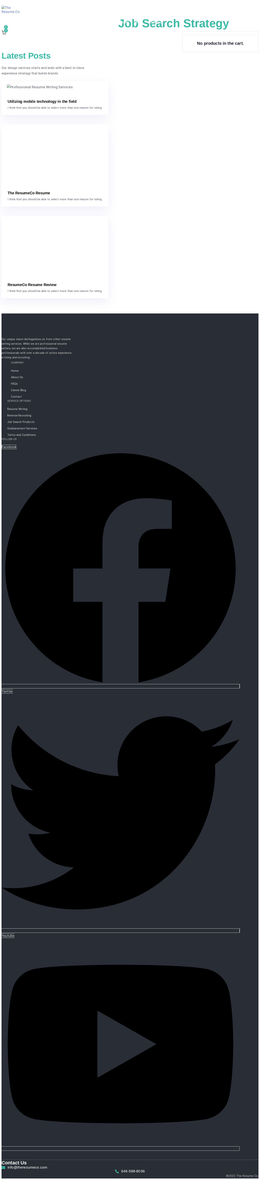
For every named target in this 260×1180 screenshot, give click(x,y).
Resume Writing (22, 22)
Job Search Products (20, 422)
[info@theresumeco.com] (130, 1169)
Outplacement (118, 22)
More (138, 22)
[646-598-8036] (130, 1172)
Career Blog (18, 390)
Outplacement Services (22, 428)
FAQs (14, 383)
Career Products (88, 22)
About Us (17, 377)
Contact (157, 22)
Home (15, 370)
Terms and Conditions (21, 435)
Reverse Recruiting (55, 22)
